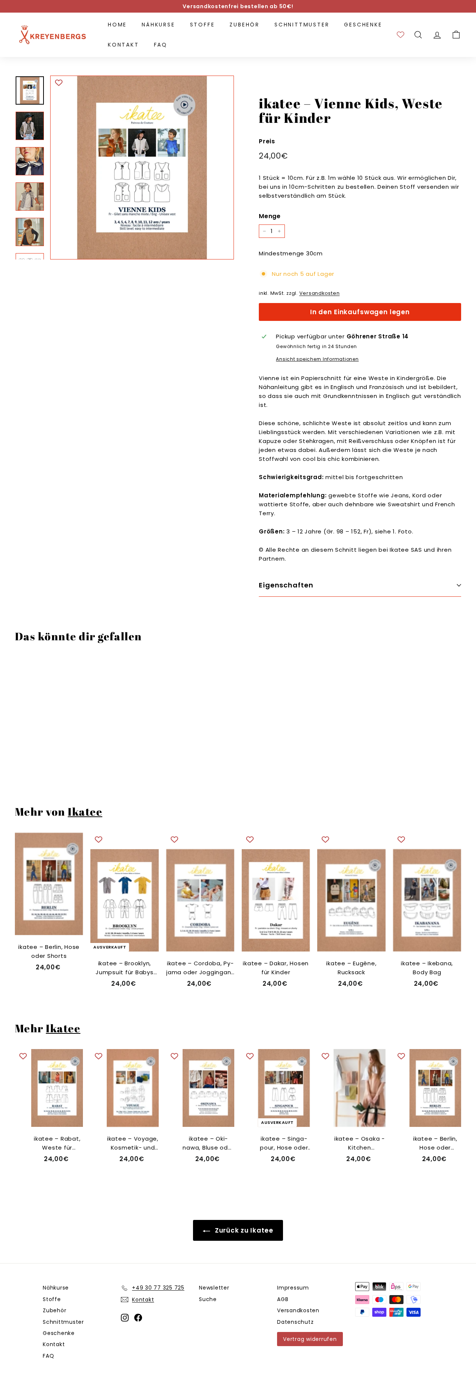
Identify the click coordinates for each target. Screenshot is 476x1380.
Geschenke (363, 24)
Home (117, 24)
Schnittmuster (301, 24)
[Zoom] (142, 167)
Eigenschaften (286, 585)
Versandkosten (319, 293)
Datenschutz (295, 1322)
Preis (267, 141)
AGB (282, 1299)
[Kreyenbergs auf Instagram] (125, 1317)
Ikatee (85, 811)
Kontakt (123, 44)
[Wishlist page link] (400, 34)
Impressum (293, 1287)
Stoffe (202, 24)
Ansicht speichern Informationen (317, 359)
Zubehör (244, 24)
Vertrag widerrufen (310, 1339)
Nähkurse (158, 24)
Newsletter (214, 1287)
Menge (270, 216)
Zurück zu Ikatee (243, 1230)
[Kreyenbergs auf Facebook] (138, 1317)
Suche (208, 1299)
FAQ (160, 44)
